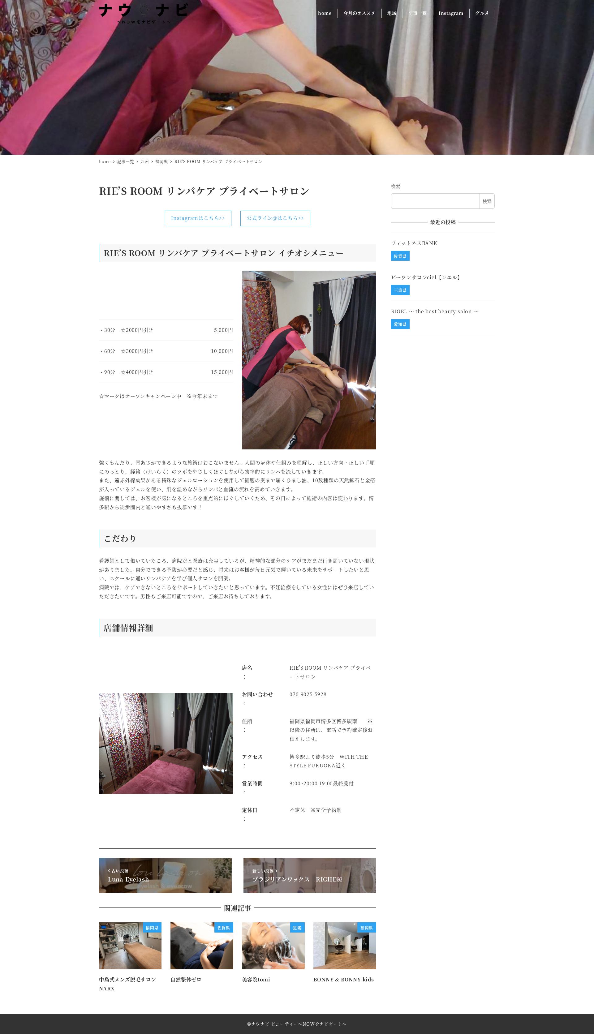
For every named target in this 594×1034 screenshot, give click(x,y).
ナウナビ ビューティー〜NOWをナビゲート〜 (299, 1024)
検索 (395, 186)
